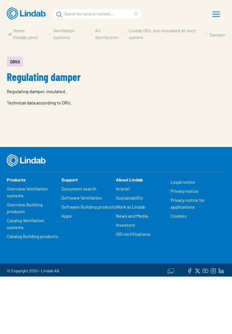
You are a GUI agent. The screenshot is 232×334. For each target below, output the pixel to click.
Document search (78, 188)
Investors (125, 225)
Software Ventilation (81, 197)
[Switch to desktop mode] (170, 270)
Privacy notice (184, 191)
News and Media (132, 216)
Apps (66, 216)
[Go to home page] (27, 13)
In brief (123, 188)
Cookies (179, 216)
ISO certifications (133, 234)
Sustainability (130, 197)
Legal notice (183, 182)
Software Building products (88, 206)
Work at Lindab (130, 206)
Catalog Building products (32, 236)
